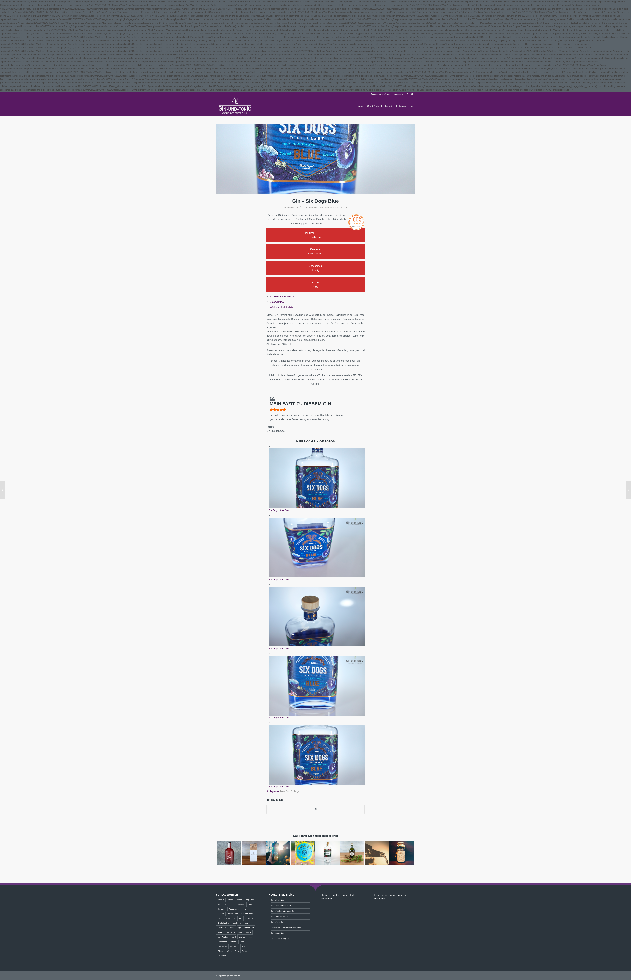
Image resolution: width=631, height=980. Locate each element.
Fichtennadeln (247, 914)
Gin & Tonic (313, 207)
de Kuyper (222, 909)
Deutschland (234, 909)
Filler (219, 918)
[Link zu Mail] (412, 94)
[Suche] (412, 106)
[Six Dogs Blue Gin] (315, 159)
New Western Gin (327, 207)
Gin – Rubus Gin (277, 922)
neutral (248, 932)
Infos (246, 923)
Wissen (220, 951)
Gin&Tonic (249, 918)
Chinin (250, 904)
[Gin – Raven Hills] (401, 853)
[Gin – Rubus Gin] (328, 853)
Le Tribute (222, 928)
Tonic (242, 942)
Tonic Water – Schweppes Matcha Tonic (286, 927)
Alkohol (230, 900)
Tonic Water (222, 946)
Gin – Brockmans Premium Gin (282, 911)
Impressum (398, 94)
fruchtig (227, 918)
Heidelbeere (236, 923)
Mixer (240, 932)
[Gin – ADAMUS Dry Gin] (254, 853)
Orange (242, 937)
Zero (237, 951)
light (239, 928)
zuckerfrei (222, 956)
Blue (282, 791)
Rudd (250, 937)
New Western (223, 937)
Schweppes (222, 942)
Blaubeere (229, 904)
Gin (305, 207)
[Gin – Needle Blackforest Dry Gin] (352, 853)
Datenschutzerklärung (380, 94)
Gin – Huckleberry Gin (279, 916)
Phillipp (344, 207)
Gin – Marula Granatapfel (281, 905)
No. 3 (234, 937)
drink (244, 909)
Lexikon (232, 928)
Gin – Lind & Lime (278, 933)
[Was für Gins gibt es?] (377, 853)
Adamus (221, 900)
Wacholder (234, 946)
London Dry (249, 928)
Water (244, 946)
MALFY (220, 932)
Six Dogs (295, 791)
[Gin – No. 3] (278, 853)
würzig (229, 951)
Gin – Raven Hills (277, 900)
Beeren (239, 900)
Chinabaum (240, 904)
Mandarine (231, 932)
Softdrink (233, 942)
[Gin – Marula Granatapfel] (229, 853)
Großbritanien (223, 923)
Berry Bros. (249, 900)
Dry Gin (221, 914)
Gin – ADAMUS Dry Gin (280, 938)
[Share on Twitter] (315, 809)
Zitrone (244, 951)
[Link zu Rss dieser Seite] (407, 94)
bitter (220, 904)
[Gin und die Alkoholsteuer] (2, 490)
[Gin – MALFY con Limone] (303, 853)
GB (235, 918)
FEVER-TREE (232, 914)
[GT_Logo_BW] (235, 106)
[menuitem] (380, 94)
